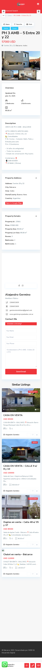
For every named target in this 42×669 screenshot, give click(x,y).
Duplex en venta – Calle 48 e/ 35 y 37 (21, 524)
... (31, 425)
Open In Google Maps (14, 203)
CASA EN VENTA (13, 415)
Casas (10, 15)
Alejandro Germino (17, 294)
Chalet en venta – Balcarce (17, 554)
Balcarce (19, 45)
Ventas (6, 28)
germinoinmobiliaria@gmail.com (21, 310)
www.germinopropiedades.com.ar (21, 314)
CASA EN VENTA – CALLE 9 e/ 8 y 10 (20, 467)
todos (25, 45)
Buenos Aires (22, 195)
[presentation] (6, 62)
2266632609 (14, 302)
